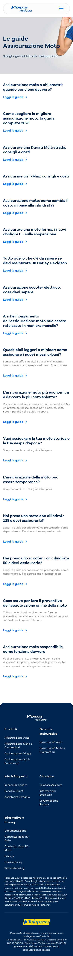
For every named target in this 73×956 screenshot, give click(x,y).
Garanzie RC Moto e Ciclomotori (52, 750)
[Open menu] (62, 9)
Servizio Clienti (14, 791)
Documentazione (15, 830)
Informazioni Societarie (47, 793)
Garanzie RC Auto (51, 742)
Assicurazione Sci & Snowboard (17, 761)
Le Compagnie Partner (48, 802)
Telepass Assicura (50, 785)
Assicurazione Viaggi (17, 753)
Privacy (9, 856)
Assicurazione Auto (17, 738)
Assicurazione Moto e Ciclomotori (18, 745)
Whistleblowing (14, 868)
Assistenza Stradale (17, 797)
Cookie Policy (13, 862)
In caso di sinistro (15, 785)
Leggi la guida (13, 97)
